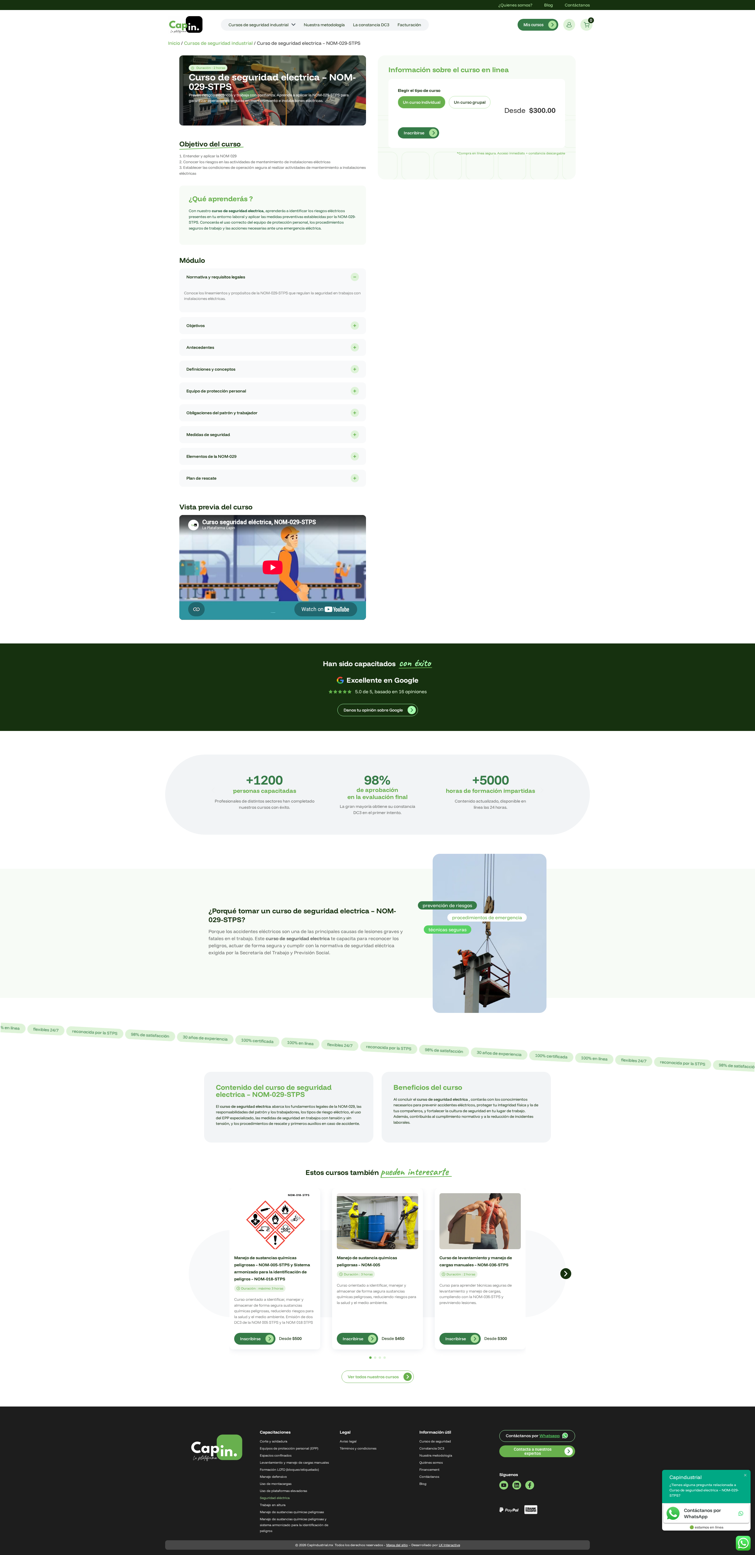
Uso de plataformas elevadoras (283, 1491)
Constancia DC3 (431, 1448)
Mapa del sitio (397, 1545)
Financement (429, 1469)
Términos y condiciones (358, 1448)
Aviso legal (348, 1441)
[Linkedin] (516, 1485)
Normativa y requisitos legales (215, 277)
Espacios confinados (275, 1455)
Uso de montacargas (275, 1484)
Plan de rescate (201, 478)
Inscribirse (414, 133)
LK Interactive (449, 1545)
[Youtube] (503, 1485)
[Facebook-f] (529, 1485)
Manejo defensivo (273, 1477)
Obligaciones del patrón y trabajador (221, 412)
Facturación (409, 24)
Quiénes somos (431, 1462)
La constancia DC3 (371, 24)
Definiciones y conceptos (210, 369)
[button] (213, 790)
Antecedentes (200, 347)
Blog (548, 5)
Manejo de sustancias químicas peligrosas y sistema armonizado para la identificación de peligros (294, 1525)
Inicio (174, 43)
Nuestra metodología (324, 24)
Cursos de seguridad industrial (258, 24)
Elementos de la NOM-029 (211, 456)
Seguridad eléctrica (275, 1498)
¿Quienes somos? (515, 5)
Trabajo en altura (272, 1505)
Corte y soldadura (273, 1441)
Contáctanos (577, 5)
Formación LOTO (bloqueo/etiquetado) (289, 1469)
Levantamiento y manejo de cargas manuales (294, 1462)
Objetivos (195, 325)
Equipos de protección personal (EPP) (289, 1448)
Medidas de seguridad (208, 434)
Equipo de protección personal (216, 391)
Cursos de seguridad (435, 1441)
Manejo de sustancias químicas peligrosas (292, 1512)
